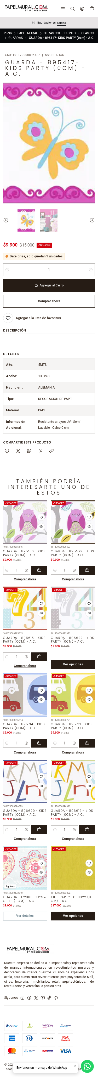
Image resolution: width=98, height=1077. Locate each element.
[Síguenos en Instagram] (22, 998)
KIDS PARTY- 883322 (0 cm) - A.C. (71, 899)
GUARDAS (15, 38)
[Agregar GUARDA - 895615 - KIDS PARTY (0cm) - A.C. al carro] (39, 656)
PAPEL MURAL (28, 33)
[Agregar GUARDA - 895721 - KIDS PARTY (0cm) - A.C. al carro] (87, 743)
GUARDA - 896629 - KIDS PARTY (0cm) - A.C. (25, 813)
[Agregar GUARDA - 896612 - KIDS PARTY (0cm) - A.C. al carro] (87, 829)
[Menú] (63, 8)
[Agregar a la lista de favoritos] (41, 517)
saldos (61, 23)
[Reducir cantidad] (7, 270)
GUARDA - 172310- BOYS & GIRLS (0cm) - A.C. (25, 899)
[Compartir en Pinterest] (40, 451)
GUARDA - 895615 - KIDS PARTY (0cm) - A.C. (24, 640)
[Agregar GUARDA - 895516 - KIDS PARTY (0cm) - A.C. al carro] (39, 570)
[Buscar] (72, 8)
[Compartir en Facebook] (7, 451)
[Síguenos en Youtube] (43, 998)
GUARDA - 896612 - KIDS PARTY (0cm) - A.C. (72, 813)
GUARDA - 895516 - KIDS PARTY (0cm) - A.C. (24, 553)
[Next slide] (91, 220)
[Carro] (91, 8)
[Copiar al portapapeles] (51, 451)
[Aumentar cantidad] (91, 270)
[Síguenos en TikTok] (49, 998)
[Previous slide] (7, 220)
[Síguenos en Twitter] (36, 998)
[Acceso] (82, 8)
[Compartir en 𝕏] (18, 451)
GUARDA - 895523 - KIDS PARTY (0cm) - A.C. (72, 553)
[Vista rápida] (41, 526)
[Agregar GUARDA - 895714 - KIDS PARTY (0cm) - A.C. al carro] (39, 743)
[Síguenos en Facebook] (29, 998)
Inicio (8, 33)
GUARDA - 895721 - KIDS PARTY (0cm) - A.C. (72, 726)
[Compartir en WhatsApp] (29, 451)
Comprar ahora (25, 579)
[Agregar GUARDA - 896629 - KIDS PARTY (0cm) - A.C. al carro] (39, 829)
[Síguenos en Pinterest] (56, 998)
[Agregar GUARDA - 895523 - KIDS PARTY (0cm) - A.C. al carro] (87, 570)
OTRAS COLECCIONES (60, 33)
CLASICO (87, 33)
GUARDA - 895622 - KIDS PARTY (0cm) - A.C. (72, 640)
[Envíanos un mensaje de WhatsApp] (87, 1066)
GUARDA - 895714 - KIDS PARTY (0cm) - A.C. (24, 726)
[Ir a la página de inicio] (26, 8)
